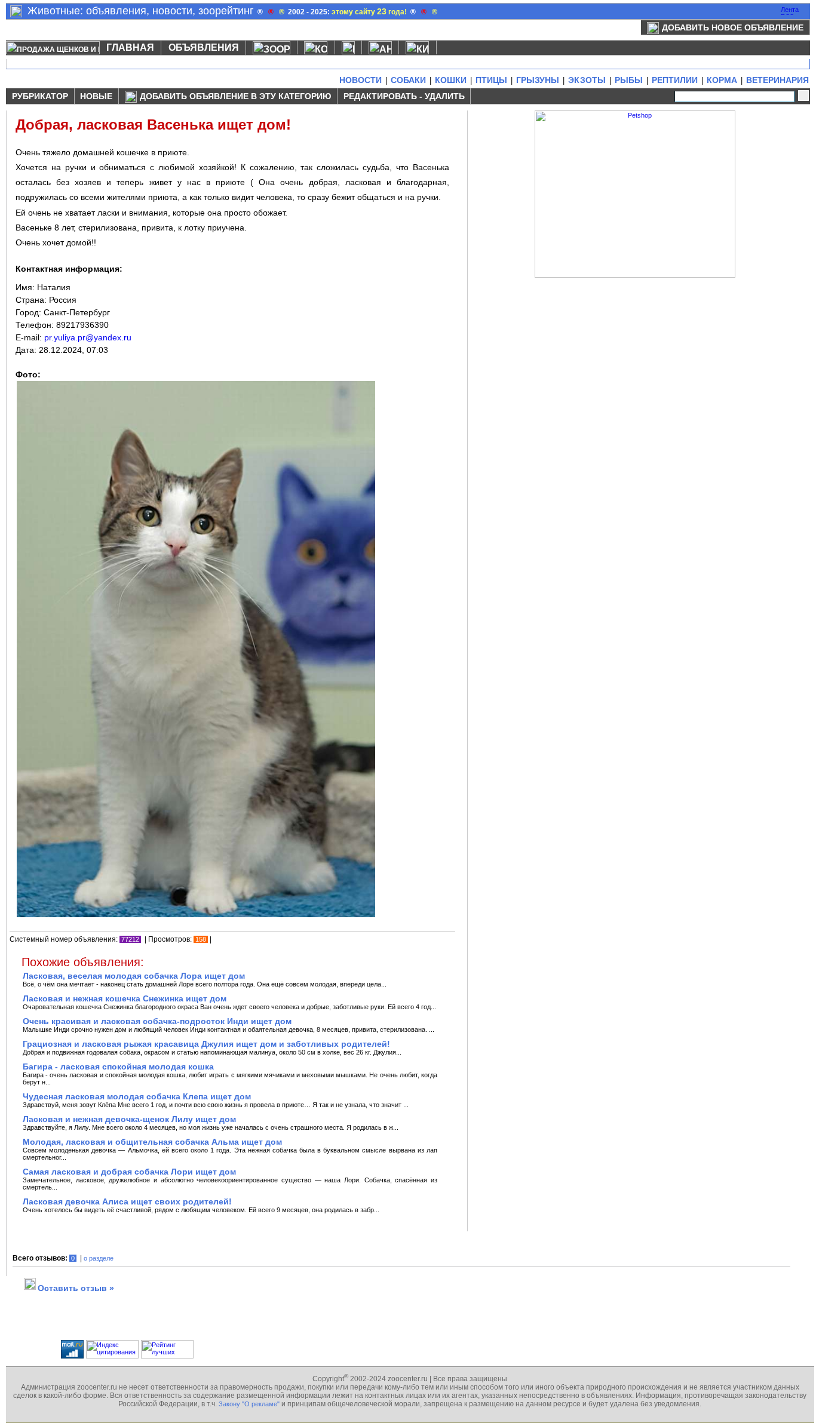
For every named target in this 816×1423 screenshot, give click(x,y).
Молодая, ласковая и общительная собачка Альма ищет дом (152, 1142)
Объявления (203, 47)
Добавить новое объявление (732, 27)
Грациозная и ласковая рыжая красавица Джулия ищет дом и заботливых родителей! (206, 1044)
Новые (96, 96)
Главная (130, 47)
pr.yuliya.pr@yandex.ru (87, 337)
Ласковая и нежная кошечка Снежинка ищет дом (124, 998)
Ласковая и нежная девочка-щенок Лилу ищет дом (129, 1119)
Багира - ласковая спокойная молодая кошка (118, 1066)
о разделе (98, 1258)
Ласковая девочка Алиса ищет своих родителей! (127, 1201)
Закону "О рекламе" (249, 1403)
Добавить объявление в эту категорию (235, 96)
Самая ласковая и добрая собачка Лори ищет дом (129, 1171)
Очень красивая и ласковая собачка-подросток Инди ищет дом (157, 1021)
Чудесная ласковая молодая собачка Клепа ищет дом (137, 1096)
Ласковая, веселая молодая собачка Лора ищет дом (134, 976)
